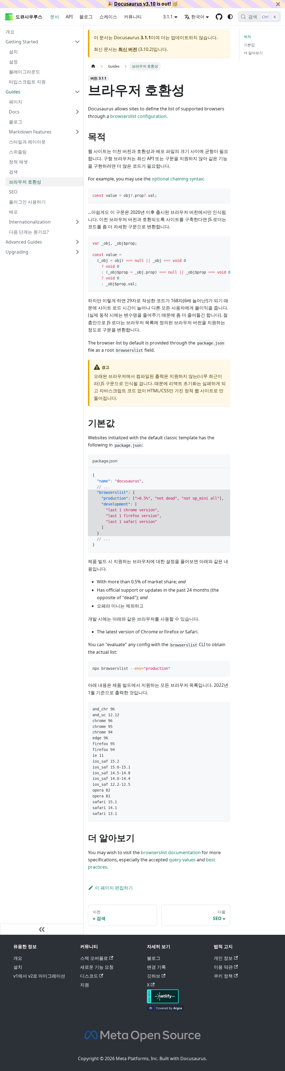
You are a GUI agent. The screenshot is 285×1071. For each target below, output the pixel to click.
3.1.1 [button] (168, 17)
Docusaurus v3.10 (135, 4)
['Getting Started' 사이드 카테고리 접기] (77, 41)
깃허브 (153, 976)
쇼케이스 (108, 17)
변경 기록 (156, 967)
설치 (17, 967)
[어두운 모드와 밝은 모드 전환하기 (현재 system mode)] (230, 16)
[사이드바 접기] (41, 929)
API (69, 17)
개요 (17, 958)
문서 (54, 17)
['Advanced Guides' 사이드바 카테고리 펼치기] (77, 241)
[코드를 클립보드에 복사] (223, 195)
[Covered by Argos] (165, 1009)
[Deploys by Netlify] (163, 1002)
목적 (247, 36)
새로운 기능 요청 (97, 967)
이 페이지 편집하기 (114, 888)
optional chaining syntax (177, 179)
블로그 (86, 17)
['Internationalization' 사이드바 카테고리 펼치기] (77, 221)
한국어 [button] (198, 17)
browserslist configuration (138, 116)
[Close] (278, 4)
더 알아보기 (253, 52)
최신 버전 (127, 49)
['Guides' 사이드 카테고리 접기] (77, 91)
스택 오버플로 (94, 958)
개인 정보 (223, 958)
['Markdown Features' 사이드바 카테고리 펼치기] (77, 131)
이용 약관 (223, 967)
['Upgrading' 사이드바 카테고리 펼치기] (77, 251)
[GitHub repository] (219, 16)
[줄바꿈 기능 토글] (213, 243)
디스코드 (89, 976)
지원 (84, 985)
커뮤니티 (133, 17)
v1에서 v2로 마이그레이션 (39, 976)
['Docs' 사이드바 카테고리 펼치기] (77, 111)
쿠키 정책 (223, 976)
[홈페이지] (93, 66)
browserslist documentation (171, 852)
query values (182, 860)
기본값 (249, 44)
